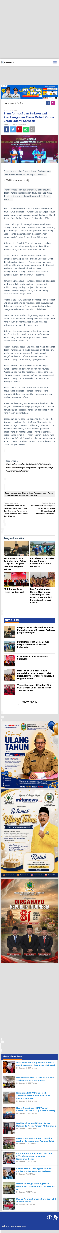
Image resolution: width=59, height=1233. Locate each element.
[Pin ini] (19, 129)
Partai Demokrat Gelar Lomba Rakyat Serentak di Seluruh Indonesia (33, 644)
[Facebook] (48, 103)
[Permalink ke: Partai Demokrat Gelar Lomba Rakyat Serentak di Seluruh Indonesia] (42, 549)
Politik (13, 124)
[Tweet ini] (13, 129)
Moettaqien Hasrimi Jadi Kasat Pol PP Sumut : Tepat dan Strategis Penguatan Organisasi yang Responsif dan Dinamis (29, 467)
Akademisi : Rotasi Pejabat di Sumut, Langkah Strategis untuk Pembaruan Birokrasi (43, 508)
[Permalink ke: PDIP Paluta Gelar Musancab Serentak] (16, 580)
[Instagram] (53, 103)
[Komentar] (32, 129)
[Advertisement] (29, 29)
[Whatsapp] (26, 129)
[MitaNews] (7, 62)
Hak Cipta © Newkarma (13, 1226)
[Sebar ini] (6, 129)
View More (29, 701)
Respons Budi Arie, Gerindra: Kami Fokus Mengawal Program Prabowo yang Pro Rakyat (15, 563)
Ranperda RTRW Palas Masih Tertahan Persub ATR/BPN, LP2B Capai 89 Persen (33, 1095)
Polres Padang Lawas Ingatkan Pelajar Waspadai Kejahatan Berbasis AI (36, 1186)
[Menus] (55, 62)
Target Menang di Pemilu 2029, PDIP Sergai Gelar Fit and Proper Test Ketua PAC (34, 688)
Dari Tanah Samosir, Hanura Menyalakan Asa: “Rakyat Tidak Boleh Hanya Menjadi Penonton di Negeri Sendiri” (35, 674)
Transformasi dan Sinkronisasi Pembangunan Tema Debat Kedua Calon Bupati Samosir (29, 494)
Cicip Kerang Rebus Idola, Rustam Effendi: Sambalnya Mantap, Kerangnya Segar (34, 1156)
